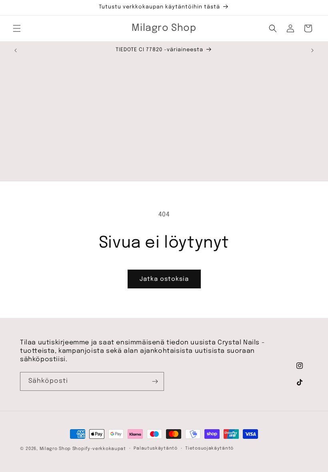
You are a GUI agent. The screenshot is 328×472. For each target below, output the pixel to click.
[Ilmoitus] (312, 50)
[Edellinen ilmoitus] (15, 50)
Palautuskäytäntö (155, 448)
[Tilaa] (155, 381)
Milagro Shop (55, 448)
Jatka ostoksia (164, 279)
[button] (17, 28)
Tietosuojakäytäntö (209, 448)
